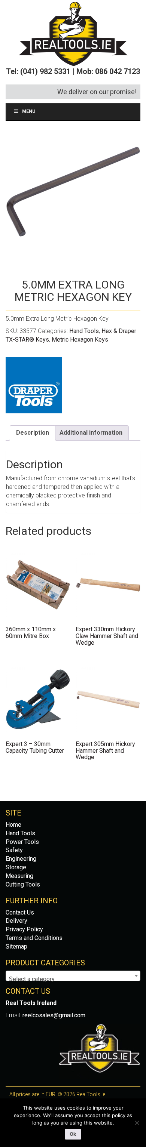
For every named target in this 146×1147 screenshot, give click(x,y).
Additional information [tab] (91, 432)
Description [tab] (32, 432)
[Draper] (34, 385)
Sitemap (16, 946)
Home (13, 824)
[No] (136, 1122)
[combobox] (73, 976)
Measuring (19, 875)
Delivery (16, 920)
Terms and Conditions (34, 937)
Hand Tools (84, 330)
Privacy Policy (24, 929)
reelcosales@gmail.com (53, 1015)
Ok (73, 1134)
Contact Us (20, 912)
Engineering (21, 858)
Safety (14, 850)
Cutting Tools (23, 884)
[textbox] (73, 979)
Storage (16, 867)
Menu (28, 111)
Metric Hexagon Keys (80, 339)
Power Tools (22, 841)
